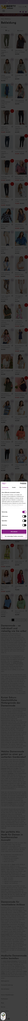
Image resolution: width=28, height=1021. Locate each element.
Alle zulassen (14, 531)
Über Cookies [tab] (22, 487)
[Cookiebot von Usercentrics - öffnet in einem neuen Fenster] (20, 483)
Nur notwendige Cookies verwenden (14, 536)
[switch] (24, 516)
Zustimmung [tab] (5, 487)
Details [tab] (14, 487)
